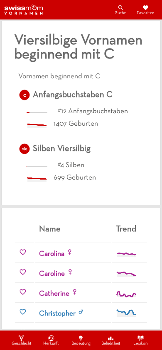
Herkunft (51, 343)
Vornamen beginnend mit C (59, 76)
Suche (120, 13)
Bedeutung (81, 343)
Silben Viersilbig (62, 149)
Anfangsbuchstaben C (73, 95)
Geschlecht (22, 343)
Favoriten (145, 13)
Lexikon (140, 343)
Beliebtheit (110, 343)
